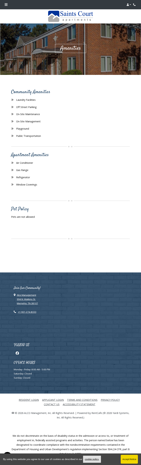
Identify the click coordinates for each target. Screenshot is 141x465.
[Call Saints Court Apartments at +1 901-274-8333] (135, 4)
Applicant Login (53, 400)
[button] (128, 4)
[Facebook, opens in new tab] (17, 353)
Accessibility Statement (79, 404)
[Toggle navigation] (6, 4)
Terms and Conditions (82, 400)
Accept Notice (129, 459)
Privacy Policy (110, 400)
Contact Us (51, 404)
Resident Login (29, 400)
